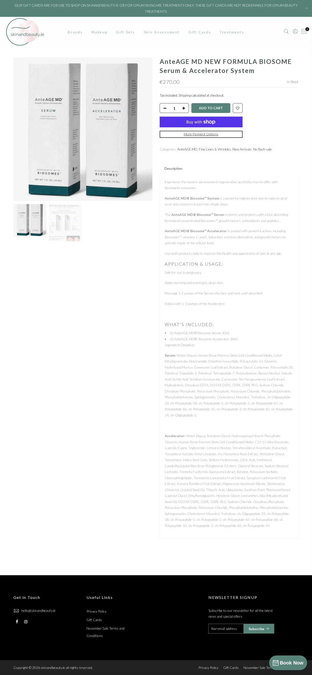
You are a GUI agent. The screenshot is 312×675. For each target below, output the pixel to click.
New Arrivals (242, 149)
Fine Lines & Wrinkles (215, 149)
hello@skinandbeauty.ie (38, 610)
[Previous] (22, 129)
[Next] (143, 129)
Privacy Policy (97, 611)
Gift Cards (199, 32)
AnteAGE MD (187, 149)
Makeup (99, 32)
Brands (75, 32)
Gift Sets (125, 32)
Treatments (232, 32)
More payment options (201, 134)
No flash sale (262, 149)
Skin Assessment (162, 32)
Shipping (185, 95)
